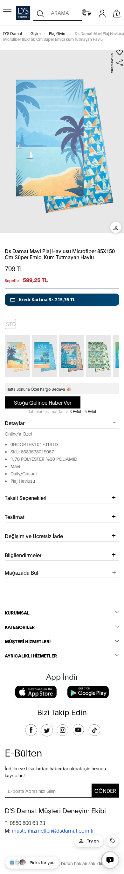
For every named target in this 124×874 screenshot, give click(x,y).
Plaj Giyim (57, 33)
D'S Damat (12, 33)
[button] (62, 300)
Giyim (36, 33)
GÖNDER (105, 790)
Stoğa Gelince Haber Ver (42, 402)
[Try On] (115, 227)
